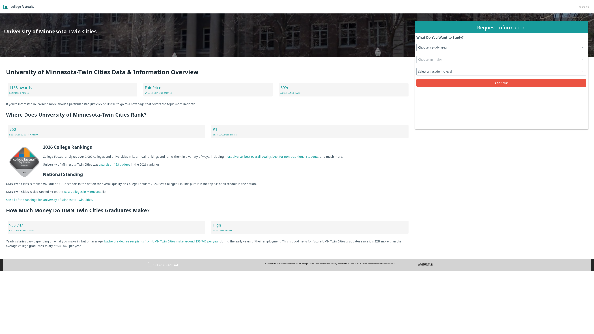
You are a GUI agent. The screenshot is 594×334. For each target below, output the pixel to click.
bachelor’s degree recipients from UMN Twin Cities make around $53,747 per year (161, 241)
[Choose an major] (501, 60)
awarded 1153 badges (114, 165)
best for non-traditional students (295, 157)
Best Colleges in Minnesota (83, 192)
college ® (22, 7)
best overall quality (257, 157)
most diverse (234, 157)
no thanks (584, 6)
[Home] (5, 6)
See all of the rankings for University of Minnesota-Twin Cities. (49, 200)
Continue (501, 83)
